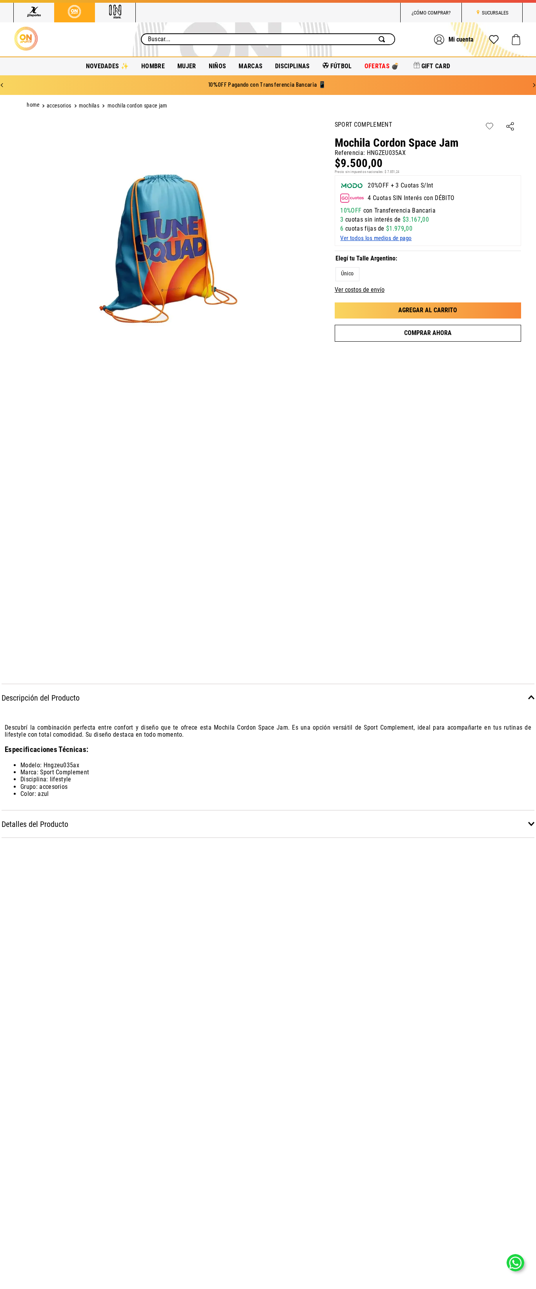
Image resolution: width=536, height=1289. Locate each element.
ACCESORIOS (59, 105)
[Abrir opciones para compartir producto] (510, 127)
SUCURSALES (495, 13)
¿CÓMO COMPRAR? (431, 13)
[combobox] (268, 39)
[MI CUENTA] (455, 39)
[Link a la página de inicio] (34, 106)
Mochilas (89, 105)
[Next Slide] (534, 85)
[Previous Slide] (2, 85)
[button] (347, 274)
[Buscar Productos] (383, 39)
